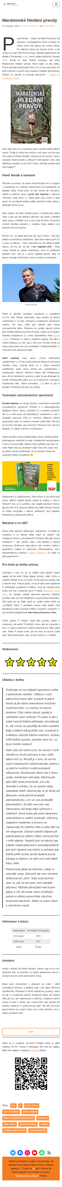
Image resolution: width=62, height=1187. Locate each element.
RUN (4, 60)
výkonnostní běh (38, 1130)
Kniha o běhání (30, 1112)
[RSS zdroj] (49, 1152)
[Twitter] (13, 1152)
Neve (31, 1184)
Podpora (34, 1050)
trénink (44, 1124)
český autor (32, 1105)
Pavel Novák (9, 1124)
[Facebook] (20, 1152)
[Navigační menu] (56, 4)
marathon (43, 1118)
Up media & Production (14, 1130)
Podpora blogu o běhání (27, 1175)
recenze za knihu (28, 1124)
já (33, 1168)
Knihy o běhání (29, 26)
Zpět (31, 1031)
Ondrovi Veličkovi (37, 552)
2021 (13, 1105)
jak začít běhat (11, 1112)
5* (20, 1105)
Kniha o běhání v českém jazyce (18, 1118)
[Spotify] (42, 1152)
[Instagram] (27, 1152)
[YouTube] (34, 1152)
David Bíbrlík (49, 26)
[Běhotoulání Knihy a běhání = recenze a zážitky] (11, 4)
